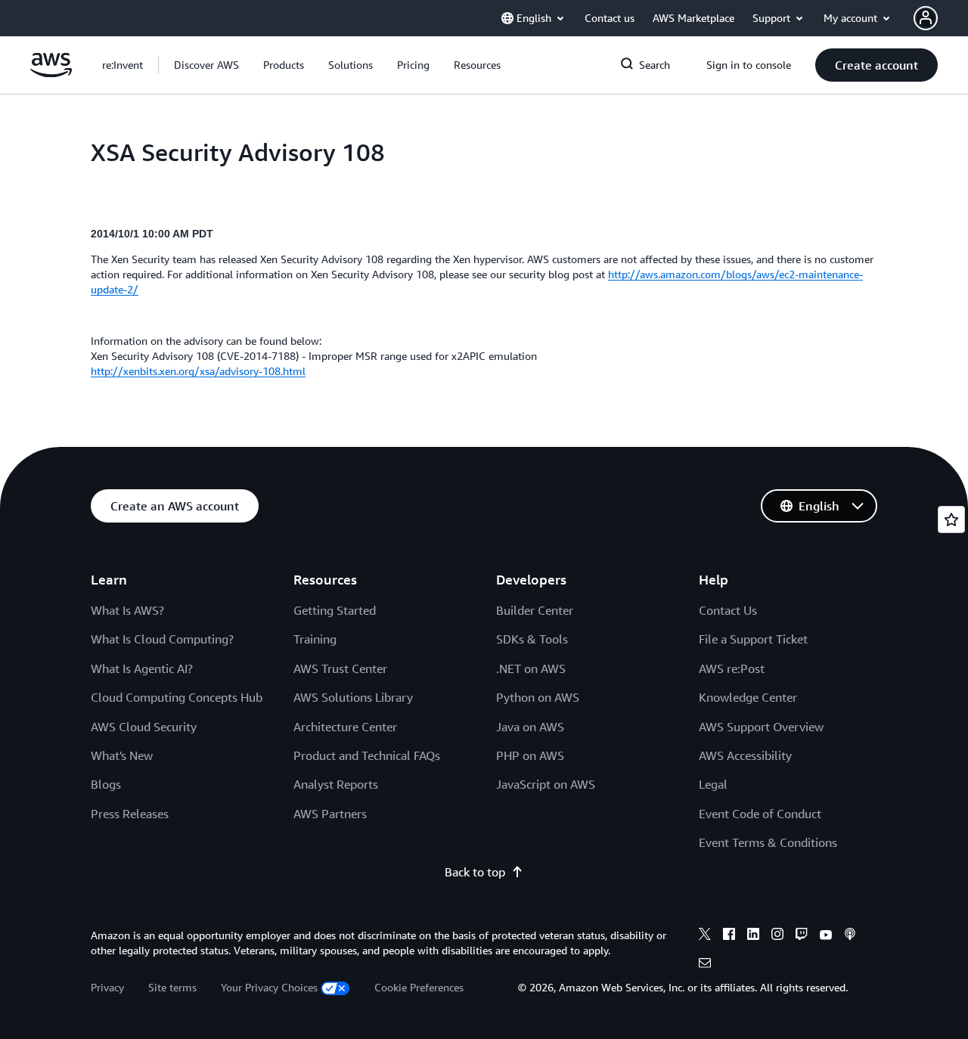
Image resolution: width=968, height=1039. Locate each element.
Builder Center (534, 610)
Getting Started (334, 610)
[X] (705, 936)
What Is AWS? (127, 610)
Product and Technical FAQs (366, 755)
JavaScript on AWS (545, 784)
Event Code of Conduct (760, 813)
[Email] (705, 965)
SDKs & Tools (532, 639)
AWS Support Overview (761, 726)
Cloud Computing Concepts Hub (176, 697)
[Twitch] (802, 936)
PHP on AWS (530, 755)
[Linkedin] (753, 936)
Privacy (107, 987)
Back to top (475, 871)
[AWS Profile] (926, 18)
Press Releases (130, 813)
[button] (206, 65)
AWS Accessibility (745, 755)
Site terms (172, 987)
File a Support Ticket (753, 639)
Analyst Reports (335, 784)
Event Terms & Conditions (768, 842)
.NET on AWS (531, 668)
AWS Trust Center (340, 668)
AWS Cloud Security (144, 726)
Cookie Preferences (419, 987)
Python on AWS (537, 697)
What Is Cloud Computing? (162, 639)
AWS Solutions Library (353, 697)
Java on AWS (530, 726)
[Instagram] (777, 936)
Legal (713, 784)
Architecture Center (345, 726)
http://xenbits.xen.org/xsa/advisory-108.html (198, 370)
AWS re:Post (732, 668)
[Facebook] (729, 936)
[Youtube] (826, 936)
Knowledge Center (748, 697)
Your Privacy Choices (269, 987)
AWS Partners (330, 813)
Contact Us (728, 610)
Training (315, 639)
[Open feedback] (951, 519)
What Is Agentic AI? (142, 668)
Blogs (106, 784)
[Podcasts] (850, 936)
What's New (122, 755)
